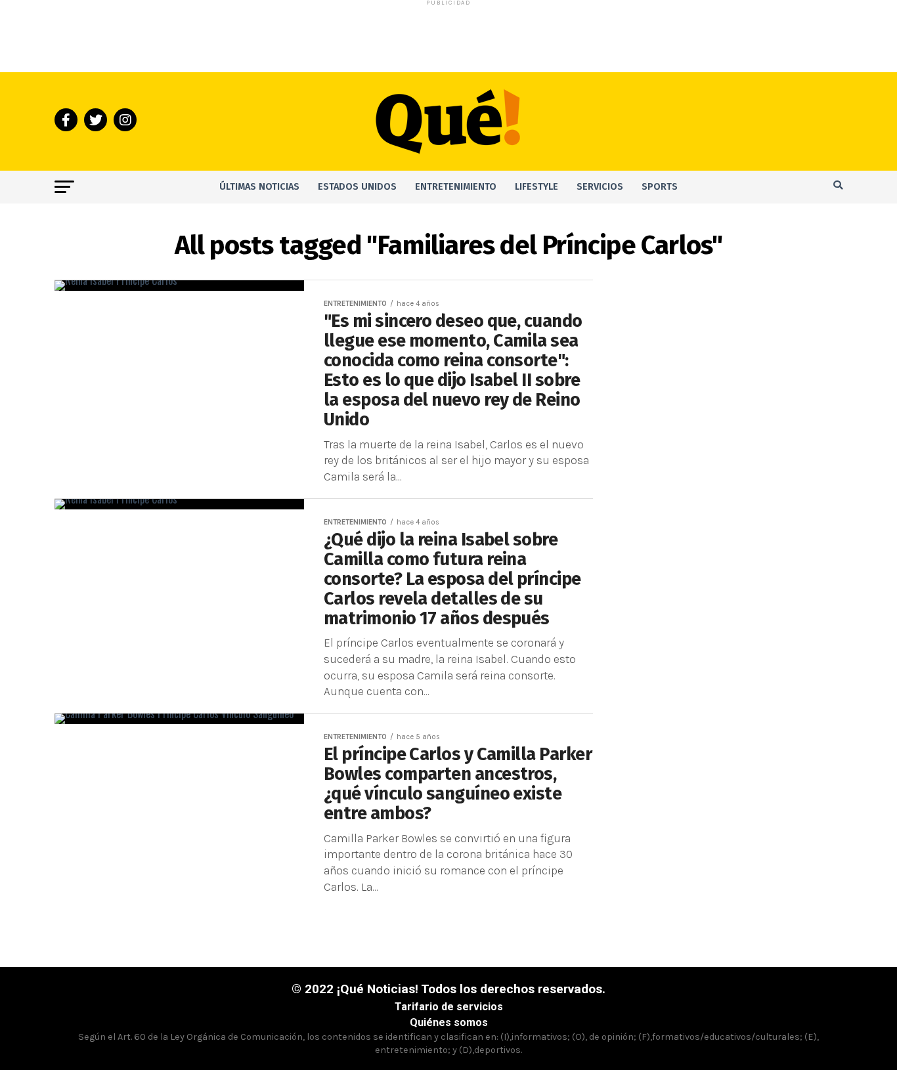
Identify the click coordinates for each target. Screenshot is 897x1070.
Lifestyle (536, 186)
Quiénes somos (449, 1022)
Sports (660, 186)
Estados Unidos (357, 186)
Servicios (600, 186)
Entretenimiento (455, 186)
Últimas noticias (259, 186)
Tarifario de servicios (449, 1006)
